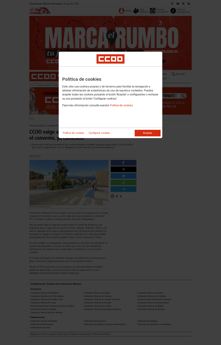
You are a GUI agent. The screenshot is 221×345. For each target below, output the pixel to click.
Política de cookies (121, 105)
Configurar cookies (99, 133)
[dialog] (110, 95)
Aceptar (147, 133)
